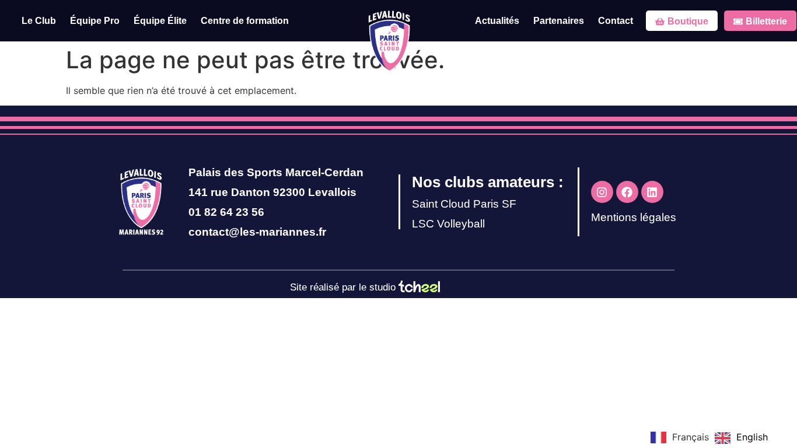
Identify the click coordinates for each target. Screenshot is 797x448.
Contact (615, 21)
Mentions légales (633, 217)
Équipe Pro (95, 21)
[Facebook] (627, 192)
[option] (741, 438)
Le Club (39, 21)
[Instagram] (602, 192)
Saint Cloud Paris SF (464, 204)
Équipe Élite (160, 21)
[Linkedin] (652, 192)
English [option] (752, 437)
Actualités (497, 21)
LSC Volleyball (448, 224)
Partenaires (558, 21)
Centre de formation (245, 21)
